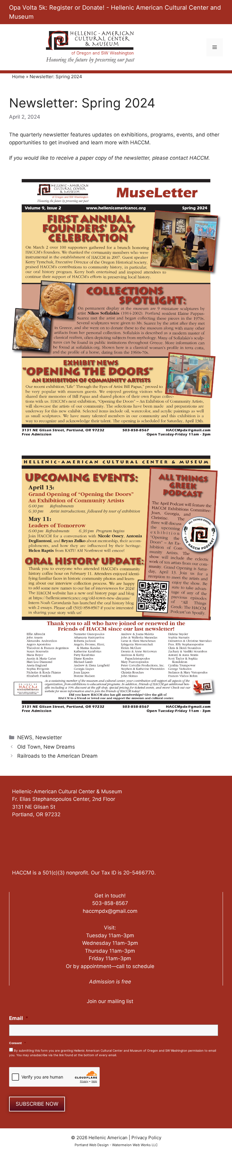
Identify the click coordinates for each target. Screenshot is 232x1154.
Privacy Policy (146, 1137)
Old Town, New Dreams (46, 747)
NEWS (24, 737)
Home (18, 76)
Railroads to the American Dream (57, 756)
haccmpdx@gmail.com (110, 911)
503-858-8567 (110, 903)
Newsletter (48, 737)
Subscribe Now (37, 1104)
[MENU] (214, 47)
